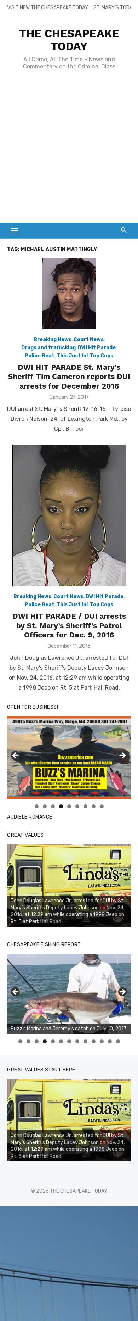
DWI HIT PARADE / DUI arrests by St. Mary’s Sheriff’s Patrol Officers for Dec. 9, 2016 (69, 625)
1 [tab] (37, 806)
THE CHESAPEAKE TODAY (69, 40)
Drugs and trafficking (48, 348)
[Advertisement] (69, 150)
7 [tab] (85, 806)
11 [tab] (102, 1041)
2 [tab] (45, 806)
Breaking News (52, 339)
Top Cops (101, 356)
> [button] (122, 756)
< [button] (16, 756)
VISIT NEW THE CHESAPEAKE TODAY (47, 8)
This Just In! (72, 356)
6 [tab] (77, 806)
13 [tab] (118, 1041)
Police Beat (39, 356)
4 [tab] (61, 806)
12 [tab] (110, 1041)
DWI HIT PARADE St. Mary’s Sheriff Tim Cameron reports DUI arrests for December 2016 (69, 376)
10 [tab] (94, 1041)
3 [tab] (53, 806)
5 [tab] (69, 806)
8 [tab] (94, 806)
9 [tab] (102, 806)
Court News (89, 339)
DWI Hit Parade (97, 348)
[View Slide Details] (69, 885)
